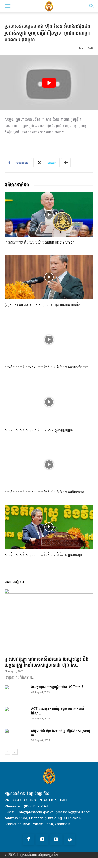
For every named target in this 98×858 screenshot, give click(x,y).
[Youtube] (56, 839)
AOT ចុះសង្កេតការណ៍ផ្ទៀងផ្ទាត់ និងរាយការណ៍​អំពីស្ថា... (57, 711)
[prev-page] (7, 752)
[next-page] (15, 752)
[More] (66, 162)
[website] (69, 839)
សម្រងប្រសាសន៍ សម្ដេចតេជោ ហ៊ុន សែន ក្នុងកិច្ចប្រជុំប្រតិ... (40, 430)
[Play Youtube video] (49, 82)
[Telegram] (42, 839)
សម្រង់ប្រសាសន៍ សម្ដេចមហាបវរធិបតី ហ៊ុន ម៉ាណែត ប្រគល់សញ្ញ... (45, 555)
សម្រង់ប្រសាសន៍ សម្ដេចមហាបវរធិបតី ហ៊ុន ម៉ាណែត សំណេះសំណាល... (48, 367)
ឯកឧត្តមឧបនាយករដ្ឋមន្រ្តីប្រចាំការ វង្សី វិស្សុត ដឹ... (58, 687)
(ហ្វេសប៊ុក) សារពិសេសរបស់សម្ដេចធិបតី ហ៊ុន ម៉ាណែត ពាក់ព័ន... (44, 305)
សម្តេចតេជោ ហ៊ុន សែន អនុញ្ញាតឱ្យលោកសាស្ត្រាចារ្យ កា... (61, 733)
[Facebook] (28, 839)
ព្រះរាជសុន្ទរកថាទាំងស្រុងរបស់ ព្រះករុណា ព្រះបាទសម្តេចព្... (41, 242)
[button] (7, 6)
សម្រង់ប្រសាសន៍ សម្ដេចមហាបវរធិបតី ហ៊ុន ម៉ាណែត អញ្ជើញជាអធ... (46, 492)
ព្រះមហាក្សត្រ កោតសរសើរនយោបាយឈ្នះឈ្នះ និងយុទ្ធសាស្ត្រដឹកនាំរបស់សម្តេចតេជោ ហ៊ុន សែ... (46, 662)
